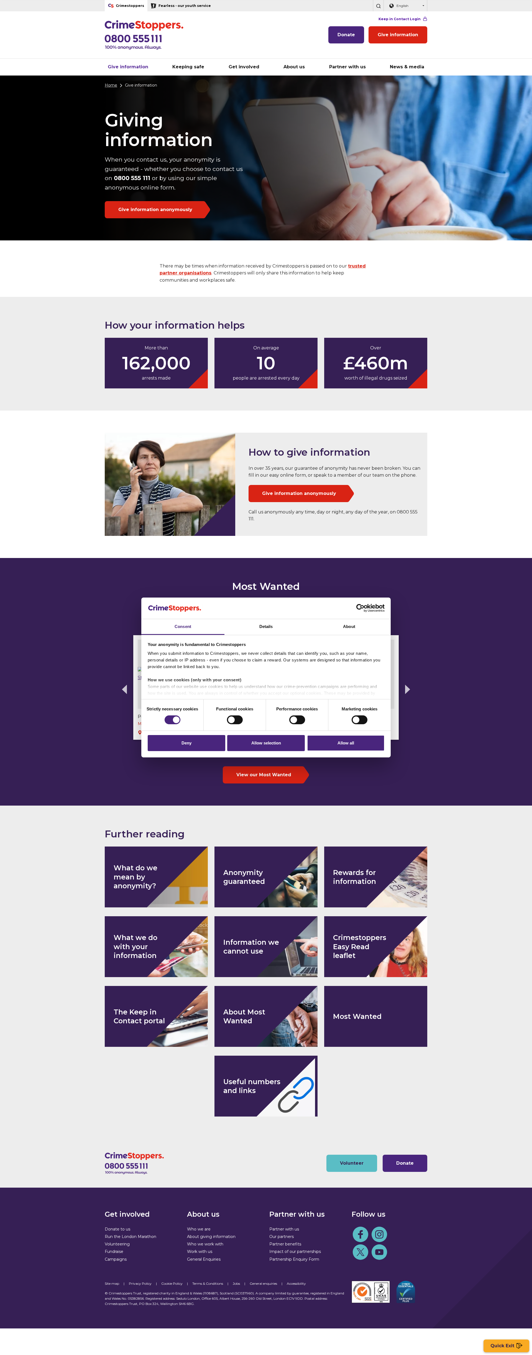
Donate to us (117, 1229)
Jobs (236, 1283)
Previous (124, 689)
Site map (112, 1283)
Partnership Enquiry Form (294, 1259)
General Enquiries (204, 1259)
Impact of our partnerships (295, 1251)
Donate (346, 34)
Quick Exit (502, 1345)
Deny (186, 743)
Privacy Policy (140, 1283)
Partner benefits (285, 1244)
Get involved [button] (244, 66)
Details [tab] (266, 626)
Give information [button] (128, 66)
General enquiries (263, 1283)
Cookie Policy (172, 1283)
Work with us (199, 1251)
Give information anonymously (155, 209)
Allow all (345, 743)
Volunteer (352, 1163)
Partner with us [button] (347, 66)
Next (407, 689)
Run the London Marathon (130, 1236)
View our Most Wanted (263, 774)
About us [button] (294, 66)
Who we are (199, 1229)
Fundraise (114, 1251)
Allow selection (266, 743)
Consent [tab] (183, 626)
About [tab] (349, 626)
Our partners (281, 1236)
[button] (378, 5)
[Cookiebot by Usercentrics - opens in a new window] (360, 608)
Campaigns (116, 1259)
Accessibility (296, 1283)
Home (111, 85)
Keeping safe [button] (188, 66)
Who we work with (205, 1244)
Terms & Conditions (207, 1283)
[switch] (235, 719)
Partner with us (284, 1229)
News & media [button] (407, 66)
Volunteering (117, 1244)
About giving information (211, 1236)
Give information (398, 34)
